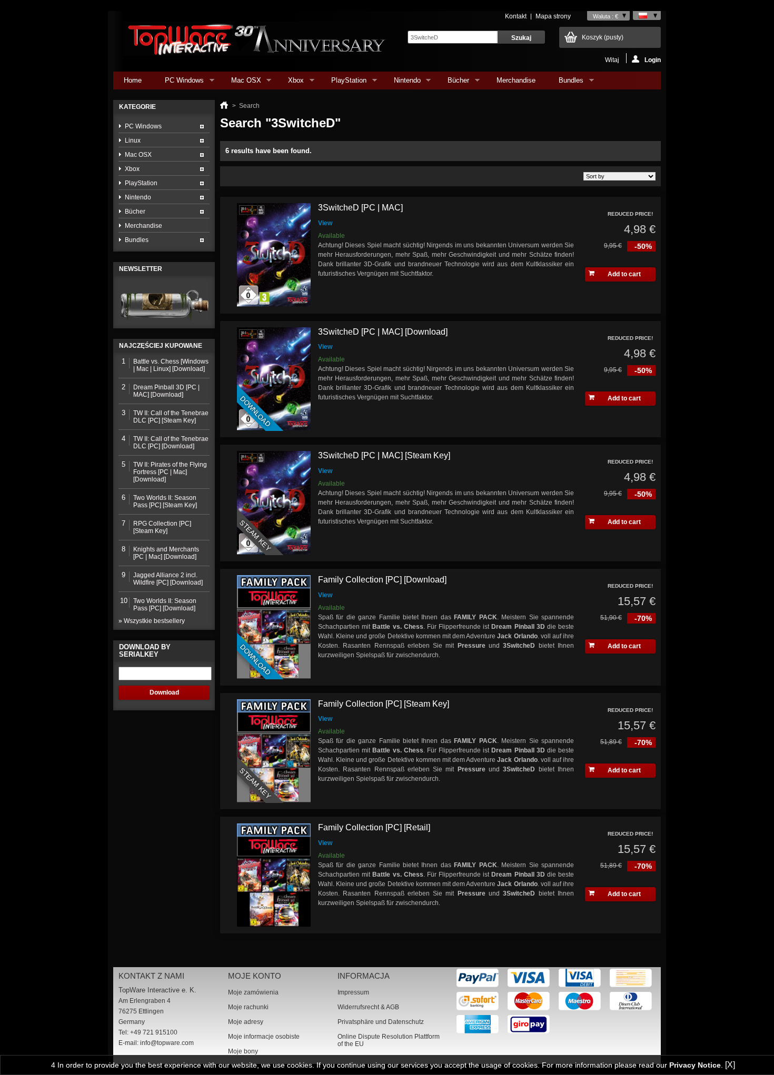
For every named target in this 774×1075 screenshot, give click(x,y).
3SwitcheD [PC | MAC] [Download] (383, 331)
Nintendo (402, 82)
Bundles (565, 82)
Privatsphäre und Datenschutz (381, 1022)
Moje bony (243, 1051)
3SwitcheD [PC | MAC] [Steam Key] (384, 455)
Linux (133, 140)
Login (652, 59)
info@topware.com (167, 1043)
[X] (730, 1064)
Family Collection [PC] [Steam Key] (383, 703)
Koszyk (602, 37)
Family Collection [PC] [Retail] (374, 827)
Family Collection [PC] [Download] (382, 579)
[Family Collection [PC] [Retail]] (274, 875)
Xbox (290, 82)
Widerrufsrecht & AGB (368, 1007)
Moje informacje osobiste (264, 1036)
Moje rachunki (248, 1007)
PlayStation (343, 82)
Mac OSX (241, 82)
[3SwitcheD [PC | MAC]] (274, 255)
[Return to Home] (224, 105)
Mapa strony (553, 16)
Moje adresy (245, 1022)
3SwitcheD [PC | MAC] (360, 207)
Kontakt (516, 16)
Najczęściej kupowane (160, 345)
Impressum (353, 992)
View (325, 223)
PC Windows (179, 82)
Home (133, 80)
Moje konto (254, 975)
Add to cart (624, 274)
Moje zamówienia (253, 992)
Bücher (453, 82)
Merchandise (516, 80)
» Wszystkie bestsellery (151, 621)
